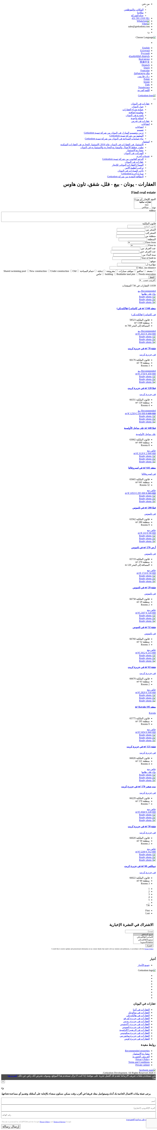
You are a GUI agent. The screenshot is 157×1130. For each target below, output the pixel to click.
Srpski (147, 82)
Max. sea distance (147, 267)
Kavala (152, 713)
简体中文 (145, 62)
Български (144, 59)
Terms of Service (59, 1122)
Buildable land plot (126, 274)
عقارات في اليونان (140, 103)
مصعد (150, 271)
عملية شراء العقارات (133, 109)
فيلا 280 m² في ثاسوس (144, 507)
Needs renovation (147, 274)
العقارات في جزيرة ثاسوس (136, 1027)
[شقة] (143, 204)
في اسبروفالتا (149, 474)
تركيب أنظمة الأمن (134, 167)
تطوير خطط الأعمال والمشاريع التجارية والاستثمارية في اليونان (112, 147)
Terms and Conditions (139, 1062)
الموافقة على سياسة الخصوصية (139, 1119)
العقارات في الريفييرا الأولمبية (134, 1030)
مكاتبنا (140, 12)
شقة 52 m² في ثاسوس (144, 627)
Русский (145, 53)
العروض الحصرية (141, 1056)
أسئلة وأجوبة (137, 118)
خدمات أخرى (143, 156)
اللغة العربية (144, 90)
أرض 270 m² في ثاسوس (143, 547)
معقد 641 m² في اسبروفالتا (142, 467)
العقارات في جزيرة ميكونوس (135, 1033)
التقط (152, 277)
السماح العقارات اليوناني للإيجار (128, 165)
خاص (98, 274)
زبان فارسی (143, 76)
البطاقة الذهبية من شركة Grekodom (125, 176)
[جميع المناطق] (143, 934)
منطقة (152, 210)
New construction (38, 271)
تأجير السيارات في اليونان (131, 170)
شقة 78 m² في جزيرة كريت (142, 348)
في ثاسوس (150, 514)
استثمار (146, 141)
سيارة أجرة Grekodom (132, 173)
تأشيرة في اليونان (135, 115)
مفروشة (110, 271)
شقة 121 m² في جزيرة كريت (141, 746)
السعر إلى (151, 233)
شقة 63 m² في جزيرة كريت (142, 667)
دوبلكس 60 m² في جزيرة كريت (140, 866)
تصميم (140, 130)
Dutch (147, 67)
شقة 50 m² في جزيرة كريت (142, 826)
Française (145, 70)
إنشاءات (145, 124)
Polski (147, 79)
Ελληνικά (145, 50)
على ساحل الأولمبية (146, 434)
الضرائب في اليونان (134, 153)
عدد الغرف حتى (148, 251)
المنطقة (152, 239)
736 (148, 905)
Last (148, 913)
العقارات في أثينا (141, 1009)
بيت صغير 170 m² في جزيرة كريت (138, 786)
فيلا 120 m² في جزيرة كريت (142, 388)
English (146, 47)
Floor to (152, 245)
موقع (153, 261)
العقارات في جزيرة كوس (137, 1038)
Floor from (150, 242)
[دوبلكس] (143, 207)
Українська (144, 87)
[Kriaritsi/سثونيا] (143, 942)
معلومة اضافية (136, 112)
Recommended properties (137, 1050)
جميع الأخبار (144, 965)
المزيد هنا (12, 1075)
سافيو (140, 271)
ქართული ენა (142, 73)
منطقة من (150, 236)
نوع (154, 207)
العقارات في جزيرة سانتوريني (135, 1036)
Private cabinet (142, 1065)
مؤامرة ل (151, 264)
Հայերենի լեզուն (139, 56)
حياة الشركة (137, 15)
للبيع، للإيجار (150, 199)
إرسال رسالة (10, 1126)
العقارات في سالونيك (139, 1012)
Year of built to (148, 258)
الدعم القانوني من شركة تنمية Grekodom (123, 159)
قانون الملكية (149, 223)
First (147, 910)
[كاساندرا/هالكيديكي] (143, 937)
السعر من (151, 229)
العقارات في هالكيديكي (138, 1015)
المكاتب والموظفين (134, 9)
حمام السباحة (87, 271)
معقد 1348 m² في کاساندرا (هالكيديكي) (136, 308)
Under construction (59, 271)
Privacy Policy (148, 949)
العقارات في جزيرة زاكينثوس (135, 1024)
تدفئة (100, 271)
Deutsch (146, 65)
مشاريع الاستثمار (135, 150)
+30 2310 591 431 (141, 18)
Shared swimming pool (15, 271)
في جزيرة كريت (148, 354)
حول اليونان (138, 106)
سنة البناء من (149, 254)
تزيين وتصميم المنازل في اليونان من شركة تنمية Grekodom (114, 133)
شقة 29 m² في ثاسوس (144, 587)
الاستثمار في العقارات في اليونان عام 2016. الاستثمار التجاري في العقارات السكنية (102, 144)
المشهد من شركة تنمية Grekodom (126, 135)
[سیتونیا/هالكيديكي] (143, 939)
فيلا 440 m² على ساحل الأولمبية (140, 428)
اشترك (149, 945)
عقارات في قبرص (140, 121)
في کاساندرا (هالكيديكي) (143, 314)
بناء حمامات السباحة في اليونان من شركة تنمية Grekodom (114, 138)
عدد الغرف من (148, 248)
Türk (147, 84)
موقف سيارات (126, 271)
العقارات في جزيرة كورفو (137, 1018)
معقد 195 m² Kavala (145, 707)
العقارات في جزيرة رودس (136, 1021)
